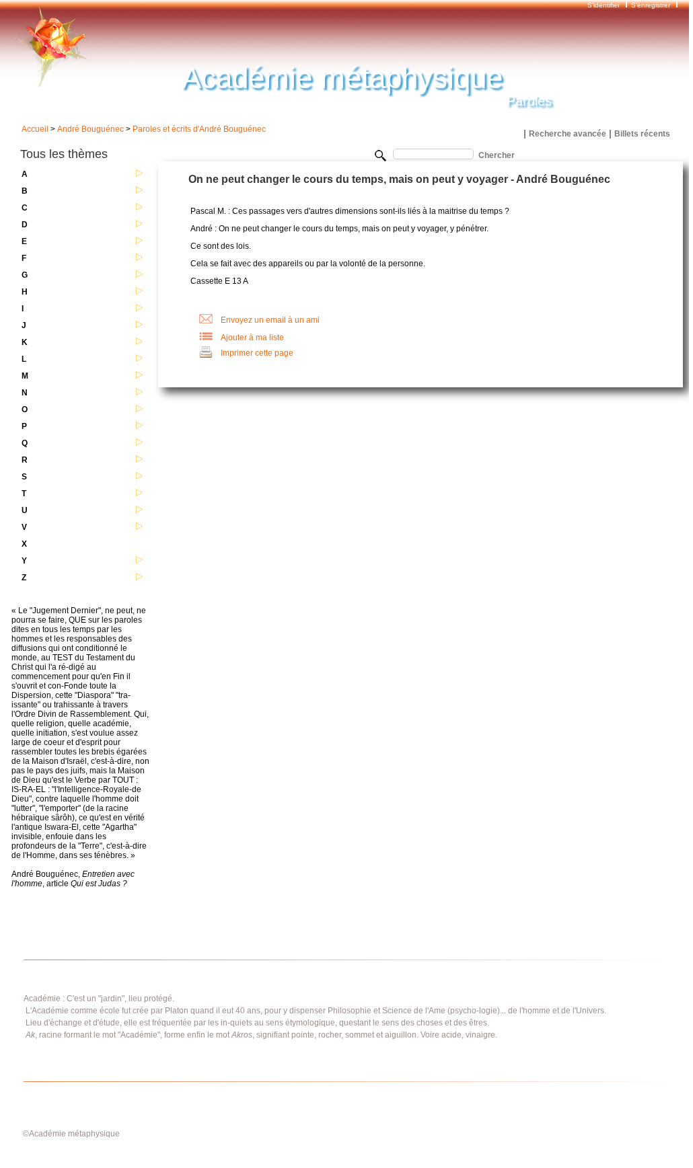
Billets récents (642, 134)
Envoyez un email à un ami (270, 320)
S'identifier (604, 5)
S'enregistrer (650, 5)
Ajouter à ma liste (252, 337)
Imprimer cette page (257, 353)
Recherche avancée (567, 134)
